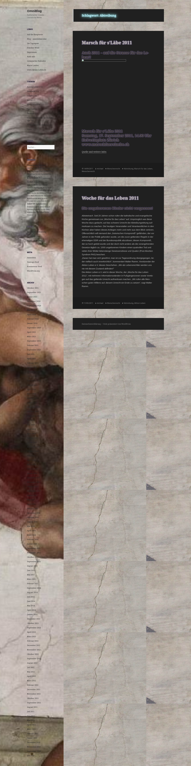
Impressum (32, 52)
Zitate (29, 129)
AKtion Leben (32, 168)
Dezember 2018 (33, 447)
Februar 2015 (32, 583)
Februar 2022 (32, 345)
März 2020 (31, 394)
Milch (39, 198)
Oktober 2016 (33, 517)
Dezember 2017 (33, 477)
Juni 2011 (31, 716)
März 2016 (31, 535)
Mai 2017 (31, 500)
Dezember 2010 (33, 742)
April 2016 (31, 530)
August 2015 (32, 566)
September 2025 (34, 292)
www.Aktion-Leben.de (36, 70)
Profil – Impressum (35, 240)
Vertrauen (30, 209)
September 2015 (34, 561)
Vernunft (47, 207)
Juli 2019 (30, 420)
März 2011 (31, 729)
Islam (50, 188)
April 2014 (31, 610)
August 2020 (32, 385)
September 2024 (34, 305)
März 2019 (31, 433)
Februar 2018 (32, 469)
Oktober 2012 (33, 654)
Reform (47, 201)
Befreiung (30, 171)
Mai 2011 (31, 720)
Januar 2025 (32, 297)
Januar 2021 (32, 367)
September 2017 (34, 491)
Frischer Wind (33, 48)
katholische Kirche (46, 190)
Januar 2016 (32, 544)
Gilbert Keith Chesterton (37, 185)
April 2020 (31, 389)
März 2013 (31, 636)
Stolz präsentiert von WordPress (117, 324)
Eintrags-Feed (33, 262)
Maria (33, 196)
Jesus (29, 190)
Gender (36, 182)
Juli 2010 (30, 755)
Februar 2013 (32, 641)
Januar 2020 (32, 402)
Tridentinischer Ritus (35, 207)
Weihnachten (42, 212)
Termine (30, 113)
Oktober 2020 (33, 376)
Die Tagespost (33, 43)
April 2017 (31, 504)
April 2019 (31, 429)
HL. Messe (43, 188)
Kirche (30, 100)
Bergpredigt (38, 171)
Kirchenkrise (41, 193)
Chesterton (48, 170)
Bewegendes (32, 87)
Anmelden (31, 257)
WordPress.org (33, 271)
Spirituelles (32, 109)
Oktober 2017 (33, 486)
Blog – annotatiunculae (37, 39)
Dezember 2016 (33, 513)
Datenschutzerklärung (36, 232)
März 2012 (31, 680)
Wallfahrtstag (31, 212)
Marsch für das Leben (43, 196)
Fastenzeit (46, 178)
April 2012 (31, 676)
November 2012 (34, 650)
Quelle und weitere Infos (94, 151)
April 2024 (31, 314)
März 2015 (31, 579)
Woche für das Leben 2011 (110, 198)
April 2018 (31, 460)
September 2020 (34, 380)
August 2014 (32, 592)
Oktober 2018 (33, 451)
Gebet (30, 181)
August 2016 (32, 522)
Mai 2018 (31, 455)
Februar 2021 (32, 363)
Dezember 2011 (33, 689)
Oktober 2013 (33, 623)
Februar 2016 (32, 539)
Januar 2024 (32, 323)
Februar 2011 (32, 733)
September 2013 (34, 627)
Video (48, 209)
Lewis (49, 193)
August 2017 (32, 495)
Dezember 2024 (33, 301)
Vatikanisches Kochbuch (37, 125)
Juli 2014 (30, 597)
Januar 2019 (32, 442)
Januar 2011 (32, 738)
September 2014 (34, 588)
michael (100, 168)
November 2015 (34, 552)
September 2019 (34, 416)
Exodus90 (31, 91)
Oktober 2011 (33, 698)
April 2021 (31, 358)
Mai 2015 (31, 575)
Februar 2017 (32, 508)
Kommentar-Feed (34, 266)
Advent (42, 165)
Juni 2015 (31, 570)
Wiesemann (30, 215)
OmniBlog (34, 11)
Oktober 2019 (33, 411)
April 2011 (31, 725)
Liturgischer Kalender (36, 61)
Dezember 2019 (33, 407)
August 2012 (32, 663)
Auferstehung (44, 168)
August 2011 (32, 707)
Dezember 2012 (33, 645)
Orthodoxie (40, 201)
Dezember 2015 (33, 548)
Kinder (29, 193)
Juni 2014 (31, 601)
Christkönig (31, 174)
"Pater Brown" (32, 165)
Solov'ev (31, 203)
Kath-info (31, 56)
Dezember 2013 (33, 619)
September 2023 (34, 327)
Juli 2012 (30, 667)
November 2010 (34, 747)
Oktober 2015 (33, 557)
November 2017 (34, 482)
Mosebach (44, 198)
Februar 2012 (32, 685)
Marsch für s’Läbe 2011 (107, 42)
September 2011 (34, 702)
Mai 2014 (31, 605)
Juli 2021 (30, 354)
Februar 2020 (32, 398)
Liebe (28, 196)
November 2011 (34, 694)
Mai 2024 (31, 310)
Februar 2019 (32, 438)
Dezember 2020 (33, 372)
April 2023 (31, 332)
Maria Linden (33, 65)
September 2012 (34, 658)
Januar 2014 (32, 614)
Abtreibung (128, 168)
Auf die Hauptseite (35, 34)
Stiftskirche (41, 204)
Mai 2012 (31, 672)
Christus (38, 174)
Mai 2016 (31, 526)
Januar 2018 (32, 473)
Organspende (31, 201)
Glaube (30, 187)
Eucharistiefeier (46, 174)
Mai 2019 (31, 425)
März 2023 (31, 336)
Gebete (30, 96)
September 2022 (34, 341)
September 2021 (34, 350)
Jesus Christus (35, 190)
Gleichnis (37, 188)
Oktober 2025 (33, 288)
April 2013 (31, 632)
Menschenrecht (33, 104)
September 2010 (34, 751)
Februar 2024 (32, 319)
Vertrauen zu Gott (40, 209)
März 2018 (31, 464)
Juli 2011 (30, 711)
